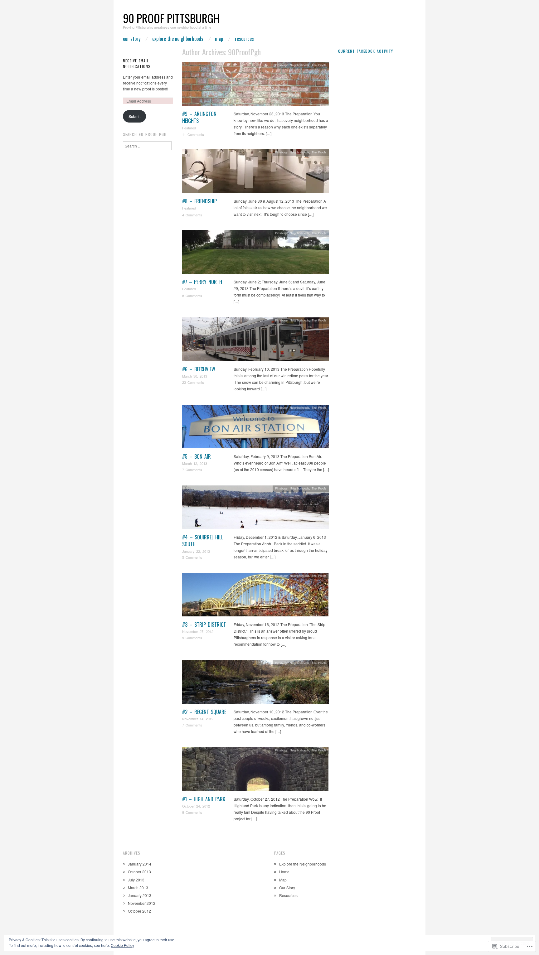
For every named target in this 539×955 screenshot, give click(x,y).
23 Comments (193, 382)
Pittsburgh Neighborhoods (292, 65)
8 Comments (192, 295)
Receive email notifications (137, 63)
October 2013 (139, 871)
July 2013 (136, 879)
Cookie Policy (122, 945)
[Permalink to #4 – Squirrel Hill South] (255, 508)
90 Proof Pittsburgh (171, 18)
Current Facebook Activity (365, 51)
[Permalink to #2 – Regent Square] (255, 683)
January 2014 (139, 863)
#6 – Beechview (198, 369)
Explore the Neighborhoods (177, 38)
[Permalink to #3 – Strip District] (255, 596)
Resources (244, 38)
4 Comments (192, 214)
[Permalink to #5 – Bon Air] (255, 428)
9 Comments (192, 637)
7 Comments (192, 469)
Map (219, 38)
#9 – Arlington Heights (199, 117)
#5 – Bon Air (196, 456)
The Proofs (319, 65)
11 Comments (193, 134)
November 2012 (141, 903)
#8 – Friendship (199, 201)
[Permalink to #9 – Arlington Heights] (255, 85)
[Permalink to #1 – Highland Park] (255, 770)
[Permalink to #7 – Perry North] (255, 253)
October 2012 (139, 911)
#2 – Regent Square (204, 712)
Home (284, 871)
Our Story (131, 38)
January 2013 (139, 895)
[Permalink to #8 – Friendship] (255, 172)
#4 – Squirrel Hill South (202, 540)
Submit (134, 116)
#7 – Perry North (202, 282)
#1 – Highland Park (203, 799)
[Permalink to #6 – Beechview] (255, 340)
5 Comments (192, 557)
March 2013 (138, 887)
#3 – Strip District (204, 624)
